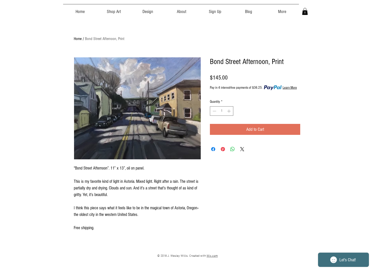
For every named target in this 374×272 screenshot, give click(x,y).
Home (78, 38)
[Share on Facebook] (213, 149)
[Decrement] (214, 111)
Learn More (290, 88)
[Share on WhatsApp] (232, 149)
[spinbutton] (221, 111)
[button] (114, 9)
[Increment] (229, 111)
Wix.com (212, 256)
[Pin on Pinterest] (223, 149)
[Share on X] (242, 149)
